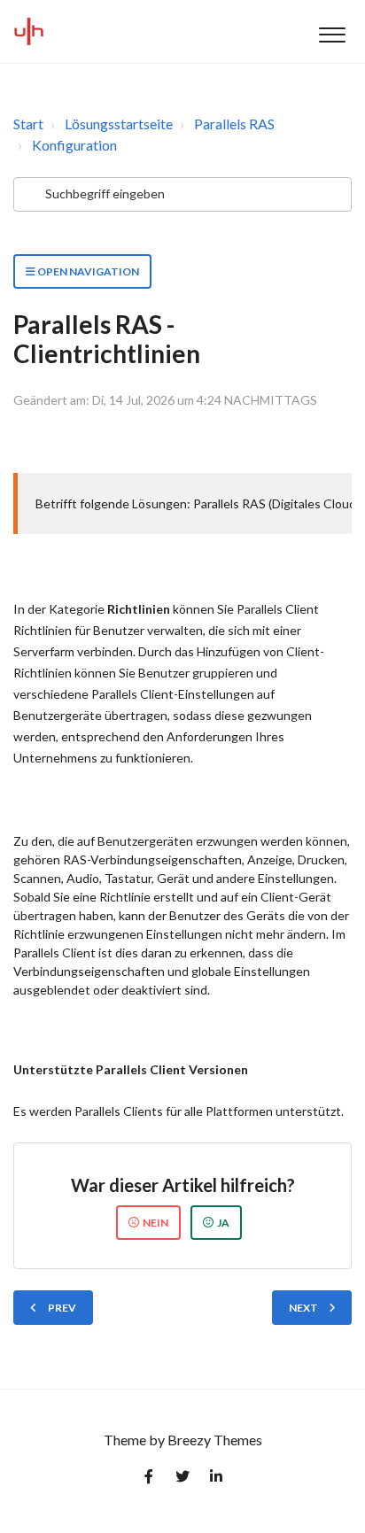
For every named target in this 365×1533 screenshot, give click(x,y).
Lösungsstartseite (119, 123)
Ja (223, 1222)
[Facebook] (148, 1479)
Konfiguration (74, 144)
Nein (155, 1222)
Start (28, 123)
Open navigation (87, 271)
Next (303, 1307)
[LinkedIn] (216, 1479)
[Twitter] (182, 1479)
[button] (332, 31)
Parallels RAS (234, 123)
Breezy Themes (214, 1439)
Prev (62, 1307)
